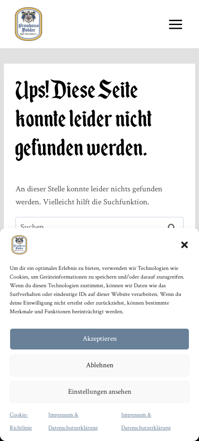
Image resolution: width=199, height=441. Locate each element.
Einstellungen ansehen (99, 391)
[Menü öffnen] (175, 24)
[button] (184, 245)
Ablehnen (100, 365)
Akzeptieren (100, 338)
